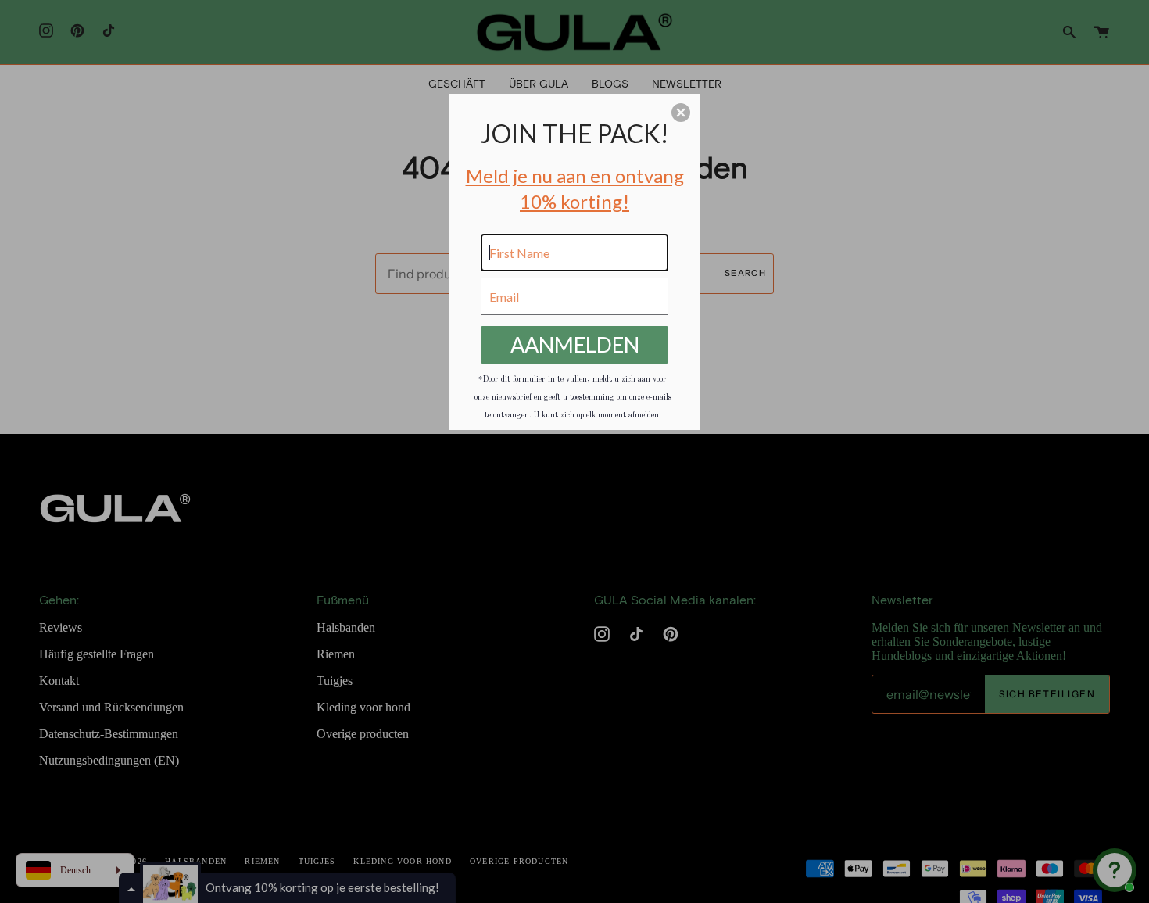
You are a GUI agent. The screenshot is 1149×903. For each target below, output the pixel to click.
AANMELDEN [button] (574, 344)
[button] (680, 112)
